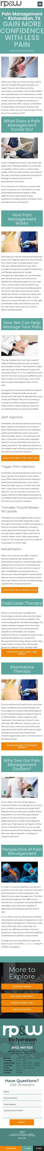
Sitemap (31, 1134)
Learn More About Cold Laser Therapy (21, 653)
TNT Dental (31, 1135)
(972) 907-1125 (22, 1047)
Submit (21, 1122)
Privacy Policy (22, 1138)
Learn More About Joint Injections (20, 458)
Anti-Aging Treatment (22, 996)
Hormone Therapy (22, 986)
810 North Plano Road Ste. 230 (22, 1052)
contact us (29, 943)
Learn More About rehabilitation (19, 590)
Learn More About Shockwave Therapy (21, 746)
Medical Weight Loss (22, 1003)
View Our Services (22, 1009)
